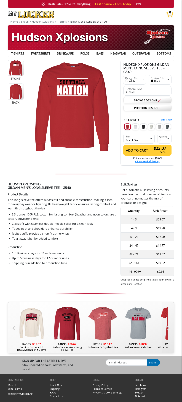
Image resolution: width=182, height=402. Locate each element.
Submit (153, 362)
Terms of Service (102, 388)
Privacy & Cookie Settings (107, 392)
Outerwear (141, 53)
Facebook (140, 385)
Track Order (57, 385)
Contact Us (56, 396)
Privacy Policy (100, 385)
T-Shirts (17, 53)
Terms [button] (137, 3)
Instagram (140, 388)
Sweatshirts (40, 53)
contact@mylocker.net (20, 393)
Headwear (118, 53)
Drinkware (65, 53)
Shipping (55, 388)
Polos (85, 53)
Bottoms (164, 53)
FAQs (53, 392)
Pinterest (140, 396)
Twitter (139, 392)
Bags (100, 53)
